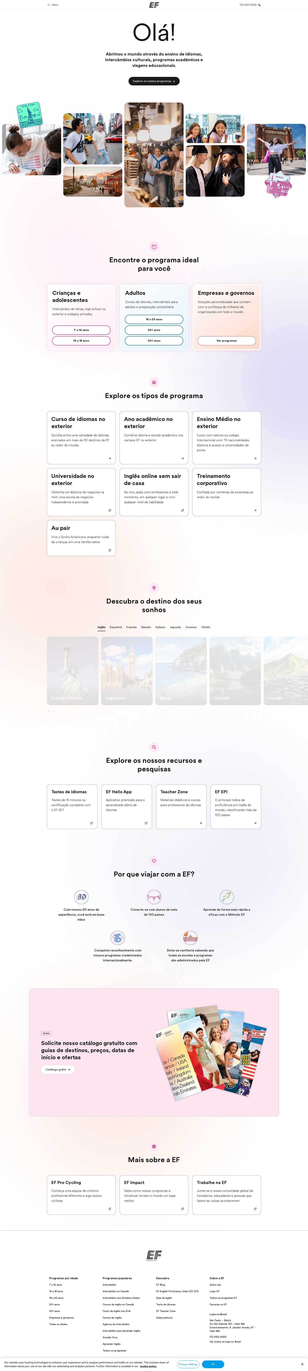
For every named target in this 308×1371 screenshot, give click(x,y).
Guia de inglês (164, 1297)
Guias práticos (164, 1317)
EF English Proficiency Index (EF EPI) (177, 1291)
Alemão (146, 627)
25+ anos (54, 1304)
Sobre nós (215, 1284)
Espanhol (116, 627)
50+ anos (54, 1311)
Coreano (191, 627)
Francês (131, 627)
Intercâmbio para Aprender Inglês (121, 1330)
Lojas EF (214, 1291)
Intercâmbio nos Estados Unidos (121, 1297)
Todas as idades (58, 1324)
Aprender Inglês (111, 1344)
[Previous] (251, 711)
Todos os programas (114, 1350)
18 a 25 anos (56, 1297)
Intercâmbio (109, 1284)
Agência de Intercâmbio (116, 1324)
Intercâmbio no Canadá (116, 1291)
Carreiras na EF (218, 1304)
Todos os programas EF (223, 1297)
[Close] (302, 1364)
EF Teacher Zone (166, 1311)
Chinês (205, 627)
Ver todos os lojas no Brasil (225, 1341)
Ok (213, 1364)
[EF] (154, 5)
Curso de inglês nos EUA (117, 1311)
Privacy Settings (188, 1364)
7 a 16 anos (55, 1284)
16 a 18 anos (56, 1291)
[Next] (258, 711)
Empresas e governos (61, 1317)
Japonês (175, 627)
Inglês (102, 627)
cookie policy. (148, 1366)
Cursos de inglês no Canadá (118, 1304)
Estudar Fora (110, 1337)
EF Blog (160, 1284)
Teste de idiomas (166, 1304)
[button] (53, 5)
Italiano (160, 627)
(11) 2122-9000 (218, 1336)
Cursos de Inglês (112, 1317)
